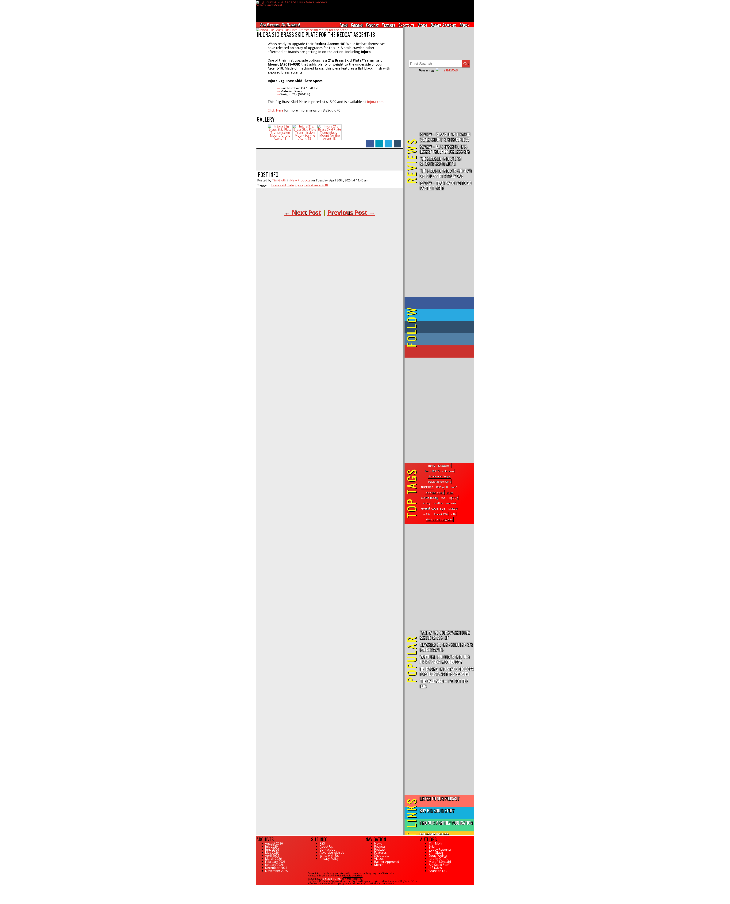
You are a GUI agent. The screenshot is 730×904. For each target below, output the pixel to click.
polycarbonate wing (439, 481)
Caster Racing (429, 497)
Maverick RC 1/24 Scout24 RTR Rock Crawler (446, 647)
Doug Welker (438, 855)
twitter (388, 141)
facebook (370, 141)
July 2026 (271, 846)
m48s (431, 465)
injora (299, 185)
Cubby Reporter (440, 849)
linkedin (379, 141)
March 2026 (273, 859)
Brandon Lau (438, 871)
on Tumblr (444, 327)
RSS (322, 843)
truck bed (427, 487)
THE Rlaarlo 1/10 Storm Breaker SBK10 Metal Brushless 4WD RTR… (440, 161)
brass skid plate (282, 185)
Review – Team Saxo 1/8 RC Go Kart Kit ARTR (445, 185)
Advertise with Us (332, 852)
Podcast (372, 25)
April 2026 (272, 855)
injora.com (375, 101)
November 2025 (276, 871)
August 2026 (274, 843)
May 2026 (272, 852)
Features (388, 25)
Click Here (275, 110)
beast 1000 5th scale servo (439, 471)
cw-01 (454, 487)
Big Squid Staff (439, 865)
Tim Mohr (436, 843)
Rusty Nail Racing (435, 492)
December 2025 (276, 868)
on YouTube (442, 351)
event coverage (433, 508)
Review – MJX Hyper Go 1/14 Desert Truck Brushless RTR (445, 148)
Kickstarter (444, 465)
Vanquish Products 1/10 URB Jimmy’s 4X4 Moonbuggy (444, 659)
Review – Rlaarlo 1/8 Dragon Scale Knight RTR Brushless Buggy (445, 137)
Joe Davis (435, 868)
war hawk (451, 503)
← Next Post (302, 212)
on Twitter (444, 315)
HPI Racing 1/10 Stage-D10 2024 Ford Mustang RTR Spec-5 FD (447, 671)
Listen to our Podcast (439, 798)
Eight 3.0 (452, 508)
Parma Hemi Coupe (439, 476)
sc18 (453, 514)
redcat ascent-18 (316, 185)
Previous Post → (351, 212)
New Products (300, 180)
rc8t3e (426, 514)
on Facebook (440, 303)
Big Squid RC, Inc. (331, 878)
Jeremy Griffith (439, 859)
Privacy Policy (329, 859)
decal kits (438, 503)
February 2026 (275, 862)
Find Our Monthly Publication (446, 822)
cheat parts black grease (439, 519)
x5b (443, 497)
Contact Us (327, 849)
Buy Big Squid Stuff (437, 810)
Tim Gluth (279, 180)
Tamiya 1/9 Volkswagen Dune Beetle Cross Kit (445, 634)
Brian (432, 846)
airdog (426, 503)
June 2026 (272, 849)
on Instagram (438, 339)
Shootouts (406, 25)
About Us (326, 846)
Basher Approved (443, 25)
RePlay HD (442, 487)
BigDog (453, 497)
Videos (422, 25)
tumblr (397, 141)
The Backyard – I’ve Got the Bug (444, 683)
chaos (450, 492)
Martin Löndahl (440, 862)
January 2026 (274, 865)
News (344, 25)
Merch (464, 25)
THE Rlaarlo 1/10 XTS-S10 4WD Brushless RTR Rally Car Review (445, 173)
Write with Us (329, 855)
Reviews (357, 25)
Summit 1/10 (440, 514)
